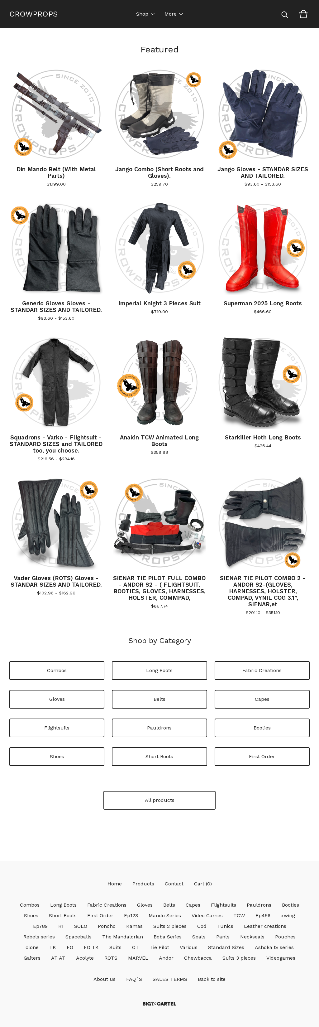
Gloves (57, 699)
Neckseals (252, 937)
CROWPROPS (33, 14)
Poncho (107, 926)
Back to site (212, 979)
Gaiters (32, 958)
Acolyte (85, 958)
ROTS (110, 958)
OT (135, 947)
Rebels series (39, 937)
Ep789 (40, 926)
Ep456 (262, 915)
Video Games (207, 915)
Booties (262, 728)
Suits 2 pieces (170, 926)
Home (114, 884)
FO (70, 947)
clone (32, 947)
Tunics (225, 926)
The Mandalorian (122, 937)
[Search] (285, 14)
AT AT (58, 958)
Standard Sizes (226, 947)
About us (104, 979)
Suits (115, 947)
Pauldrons (159, 728)
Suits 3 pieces (239, 958)
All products (159, 800)
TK (52, 947)
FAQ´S (134, 979)
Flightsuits (56, 728)
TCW (239, 915)
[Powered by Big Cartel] (159, 1003)
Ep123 (131, 915)
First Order (262, 756)
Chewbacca (198, 958)
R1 (61, 926)
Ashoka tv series (274, 947)
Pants (223, 937)
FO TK (91, 947)
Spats (199, 937)
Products (143, 884)
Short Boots (159, 756)
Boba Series (168, 937)
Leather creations (265, 926)
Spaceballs (78, 937)
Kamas (134, 926)
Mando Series (165, 915)
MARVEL (138, 958)
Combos (57, 670)
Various (189, 947)
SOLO (80, 926)
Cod (202, 926)
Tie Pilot (159, 947)
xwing (288, 915)
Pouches (285, 937)
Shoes (57, 756)
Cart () (203, 884)
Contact (174, 884)
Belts (159, 699)
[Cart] (303, 14)
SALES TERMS (170, 979)
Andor (166, 958)
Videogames (280, 958)
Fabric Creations (262, 670)
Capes (262, 699)
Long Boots (159, 670)
